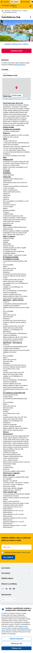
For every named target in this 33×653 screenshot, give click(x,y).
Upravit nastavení (16, 639)
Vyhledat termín (16, 51)
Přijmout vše (16, 648)
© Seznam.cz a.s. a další (21, 99)
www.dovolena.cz (19, 65)
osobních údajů (25, 552)
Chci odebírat (8, 557)
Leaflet (9, 99)
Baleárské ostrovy (17, 44)
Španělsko (8, 44)
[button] (16, 87)
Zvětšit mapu (16, 95)
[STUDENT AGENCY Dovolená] (8, 6)
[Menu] (30, 6)
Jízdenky (6, 1)
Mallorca (25, 44)
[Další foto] (30, 31)
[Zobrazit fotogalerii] (16, 31)
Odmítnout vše (16, 643)
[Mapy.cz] (7, 96)
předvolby (12, 633)
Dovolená (26, 1)
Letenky (16, 1)
